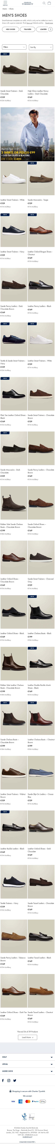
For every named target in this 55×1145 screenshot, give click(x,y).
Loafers (43, 29)
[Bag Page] (49, 3)
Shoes (11, 9)
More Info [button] (7, 1071)
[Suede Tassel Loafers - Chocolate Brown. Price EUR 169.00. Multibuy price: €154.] (41, 881)
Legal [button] (5, 1064)
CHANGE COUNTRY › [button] (27, 1142)
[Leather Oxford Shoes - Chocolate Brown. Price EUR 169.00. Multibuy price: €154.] (14, 557)
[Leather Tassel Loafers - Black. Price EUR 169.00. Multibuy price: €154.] (41, 936)
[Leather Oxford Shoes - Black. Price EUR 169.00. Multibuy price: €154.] (14, 612)
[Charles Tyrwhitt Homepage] (27, 3)
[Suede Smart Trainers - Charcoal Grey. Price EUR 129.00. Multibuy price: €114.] (41, 557)
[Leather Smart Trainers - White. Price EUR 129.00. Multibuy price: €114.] (14, 178)
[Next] (50, 29)
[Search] (44, 3)
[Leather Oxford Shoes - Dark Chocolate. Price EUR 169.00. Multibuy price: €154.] (41, 827)
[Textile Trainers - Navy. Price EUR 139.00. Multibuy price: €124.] (14, 881)
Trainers (27, 29)
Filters (5, 47)
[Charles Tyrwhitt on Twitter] (15, 1080)
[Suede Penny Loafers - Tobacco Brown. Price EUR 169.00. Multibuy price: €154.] (14, 936)
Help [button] (4, 1057)
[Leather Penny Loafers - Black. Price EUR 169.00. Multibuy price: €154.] (41, 284)
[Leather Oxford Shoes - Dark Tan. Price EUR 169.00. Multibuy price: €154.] (14, 990)
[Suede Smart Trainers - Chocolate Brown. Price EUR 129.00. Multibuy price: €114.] (41, 394)
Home (5, 9)
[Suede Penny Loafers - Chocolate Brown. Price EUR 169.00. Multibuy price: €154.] (41, 448)
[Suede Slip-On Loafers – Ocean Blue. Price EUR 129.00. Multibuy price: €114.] (41, 772)
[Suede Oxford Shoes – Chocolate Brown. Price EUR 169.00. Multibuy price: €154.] (41, 503)
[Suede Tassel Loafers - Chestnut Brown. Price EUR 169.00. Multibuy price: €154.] (41, 990)
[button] (27, 1037)
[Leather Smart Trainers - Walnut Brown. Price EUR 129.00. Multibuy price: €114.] (14, 772)
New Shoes (10, 29)
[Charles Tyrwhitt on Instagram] (9, 1080)
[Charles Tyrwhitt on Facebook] (3, 1080)
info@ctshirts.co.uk (31, 1135)
